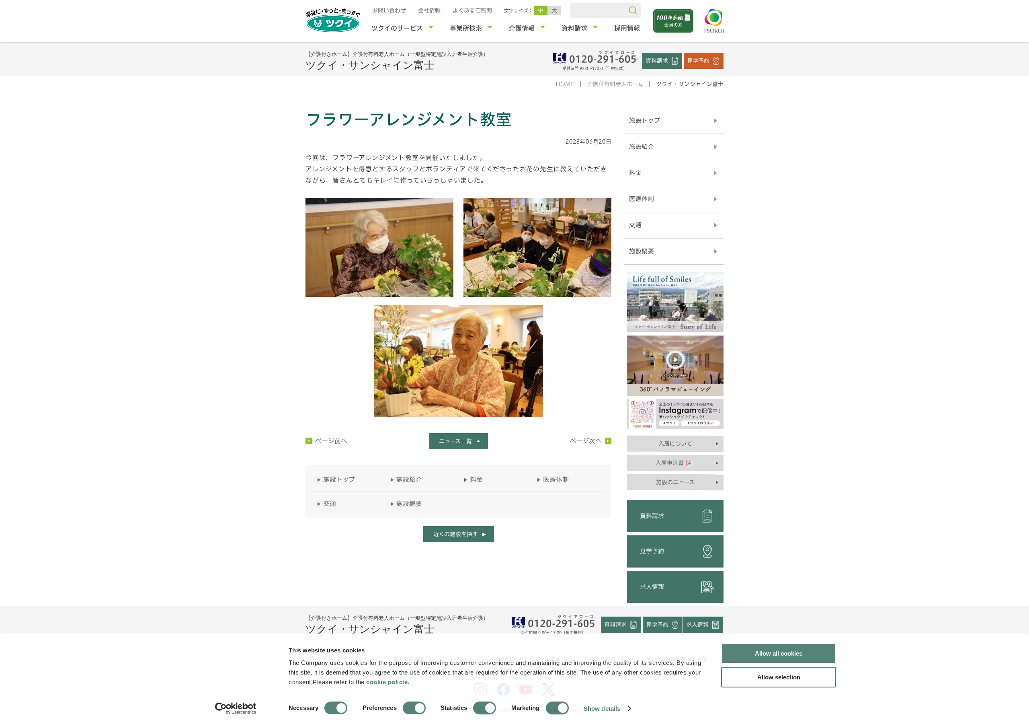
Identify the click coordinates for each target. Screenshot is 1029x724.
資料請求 (657, 60)
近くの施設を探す (455, 534)
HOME (564, 84)
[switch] (414, 707)
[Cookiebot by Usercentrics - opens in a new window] (235, 708)
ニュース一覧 (455, 441)
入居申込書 (670, 463)
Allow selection (778, 677)
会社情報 (429, 10)
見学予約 (698, 60)
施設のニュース (675, 482)
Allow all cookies (778, 653)
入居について (675, 443)
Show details (602, 708)
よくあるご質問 (472, 10)
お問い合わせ (389, 10)
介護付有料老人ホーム (615, 84)
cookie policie (387, 682)
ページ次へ (586, 441)
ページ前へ (331, 441)
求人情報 (652, 587)
